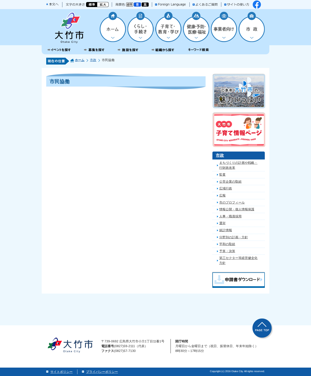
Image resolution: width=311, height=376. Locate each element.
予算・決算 (227, 251)
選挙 (222, 223)
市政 (93, 60)
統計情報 (225, 230)
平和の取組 (227, 244)
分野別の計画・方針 (233, 237)
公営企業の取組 (230, 181)
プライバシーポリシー (102, 372)
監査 (222, 174)
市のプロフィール (232, 202)
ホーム (79, 60)
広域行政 (225, 188)
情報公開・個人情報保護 (236, 209)
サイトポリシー (61, 372)
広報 (222, 195)
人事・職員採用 (230, 216)
